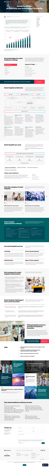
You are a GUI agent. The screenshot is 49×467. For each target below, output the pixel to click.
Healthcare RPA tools (7, 129)
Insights (33, 1)
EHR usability (27, 408)
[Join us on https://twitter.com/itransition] (44, 450)
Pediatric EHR (41, 409)
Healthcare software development (9, 407)
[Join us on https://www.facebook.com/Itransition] (41, 450)
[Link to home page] (7, 1)
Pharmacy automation (37, 418)
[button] (20, 442)
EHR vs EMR (30, 408)
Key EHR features (27, 409)
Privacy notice (25, 440)
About (17, 450)
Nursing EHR (32, 409)
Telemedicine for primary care (16, 417)
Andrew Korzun (8, 16)
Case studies (29, 1)
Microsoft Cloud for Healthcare (29, 418)
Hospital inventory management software (10, 408)
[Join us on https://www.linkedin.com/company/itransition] (42, 450)
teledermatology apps (7, 177)
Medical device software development (18, 409)
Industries (23, 1)
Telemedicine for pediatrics (8, 417)
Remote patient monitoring (17, 412)
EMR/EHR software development (37, 408)
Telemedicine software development (9, 418)
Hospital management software (8, 409)
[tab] (10, 65)
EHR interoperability (38, 407)
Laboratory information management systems (31, 417)
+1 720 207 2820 (27, 454)
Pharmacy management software (8, 412)
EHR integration (33, 407)
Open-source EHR (36, 409)
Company (37, 1)
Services (19, 1)
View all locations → (42, 459)
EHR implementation (28, 407)
